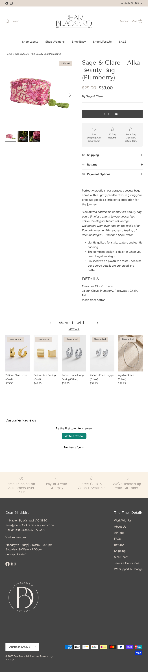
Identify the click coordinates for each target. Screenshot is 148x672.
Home (8, 53)
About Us (120, 526)
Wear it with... (74, 323)
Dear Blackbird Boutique (26, 656)
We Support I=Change (128, 569)
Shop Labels (30, 42)
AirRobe (119, 532)
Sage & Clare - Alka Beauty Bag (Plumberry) (38, 53)
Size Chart (121, 557)
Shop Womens (55, 42)
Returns (119, 545)
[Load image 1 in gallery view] (39, 93)
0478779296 (37, 530)
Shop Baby (79, 42)
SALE (122, 42)
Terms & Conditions (126, 563)
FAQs (117, 538)
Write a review (74, 436)
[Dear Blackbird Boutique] (74, 21)
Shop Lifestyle (102, 42)
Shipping (119, 551)
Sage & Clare (94, 96)
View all (74, 329)
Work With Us (122, 520)
